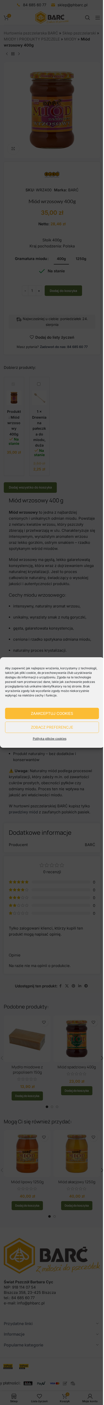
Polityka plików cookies (49, 738)
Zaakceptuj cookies (52, 713)
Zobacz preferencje (52, 727)
